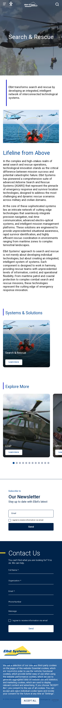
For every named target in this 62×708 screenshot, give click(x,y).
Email (10, 591)
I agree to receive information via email (30, 620)
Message (12, 611)
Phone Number (14, 602)
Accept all (30, 701)
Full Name (12, 570)
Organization (14, 581)
